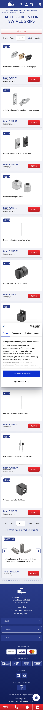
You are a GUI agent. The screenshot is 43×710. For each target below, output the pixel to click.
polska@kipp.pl (23, 614)
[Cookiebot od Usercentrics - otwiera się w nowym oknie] (30, 326)
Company (8, 629)
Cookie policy (27, 701)
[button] (2, 580)
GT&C (24, 699)
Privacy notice (15, 701)
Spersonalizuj (20, 381)
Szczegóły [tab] (16, 333)
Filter (23, 31)
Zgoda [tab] (5, 333)
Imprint (18, 699)
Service (7, 638)
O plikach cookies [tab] (32, 333)
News (6, 621)
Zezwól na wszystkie (21, 374)
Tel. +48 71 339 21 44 (23, 610)
